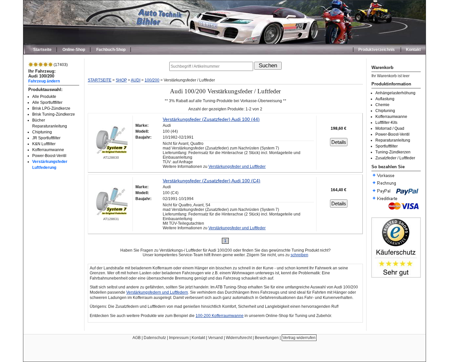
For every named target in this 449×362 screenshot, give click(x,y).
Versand (215, 337)
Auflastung (384, 99)
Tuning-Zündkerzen (393, 152)
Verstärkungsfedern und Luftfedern (157, 292)
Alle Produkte (44, 96)
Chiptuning (42, 132)
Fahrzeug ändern (44, 81)
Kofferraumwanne (48, 149)
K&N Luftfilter (44, 144)
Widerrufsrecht (239, 337)
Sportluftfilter (386, 146)
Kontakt (413, 49)
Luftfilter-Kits (386, 122)
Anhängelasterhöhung (395, 93)
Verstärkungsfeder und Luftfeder (237, 166)
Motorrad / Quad (389, 128)
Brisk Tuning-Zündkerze (53, 114)
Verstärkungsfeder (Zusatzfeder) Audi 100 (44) (211, 119)
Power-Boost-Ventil (49, 155)
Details (338, 142)
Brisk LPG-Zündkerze (51, 108)
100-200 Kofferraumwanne (220, 315)
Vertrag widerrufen (299, 337)
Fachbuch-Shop (111, 49)
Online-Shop (73, 49)
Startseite (42, 49)
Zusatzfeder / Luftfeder (395, 158)
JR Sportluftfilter (46, 138)
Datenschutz (155, 337)
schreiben (299, 255)
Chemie (382, 104)
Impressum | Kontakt (187, 337)
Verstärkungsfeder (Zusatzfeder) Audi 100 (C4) (211, 180)
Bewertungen (267, 337)
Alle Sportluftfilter (47, 102)
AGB (136, 337)
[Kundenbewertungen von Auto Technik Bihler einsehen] (396, 276)
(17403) (60, 64)
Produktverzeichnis (376, 49)
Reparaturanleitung (392, 140)
